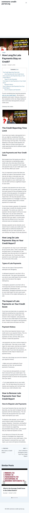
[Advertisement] (14, 20)
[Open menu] (26, 3)
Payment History (9, 84)
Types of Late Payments (11, 79)
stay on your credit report (9, 95)
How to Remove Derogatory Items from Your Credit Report (22, 452)
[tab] (11, 497)
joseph (5, 64)
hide (17, 69)
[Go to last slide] (4, 482)
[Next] (25, 482)
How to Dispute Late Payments (12, 89)
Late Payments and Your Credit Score (14, 74)
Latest (4, 52)
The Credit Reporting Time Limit (11, 72)
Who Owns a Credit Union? (7, 450)
